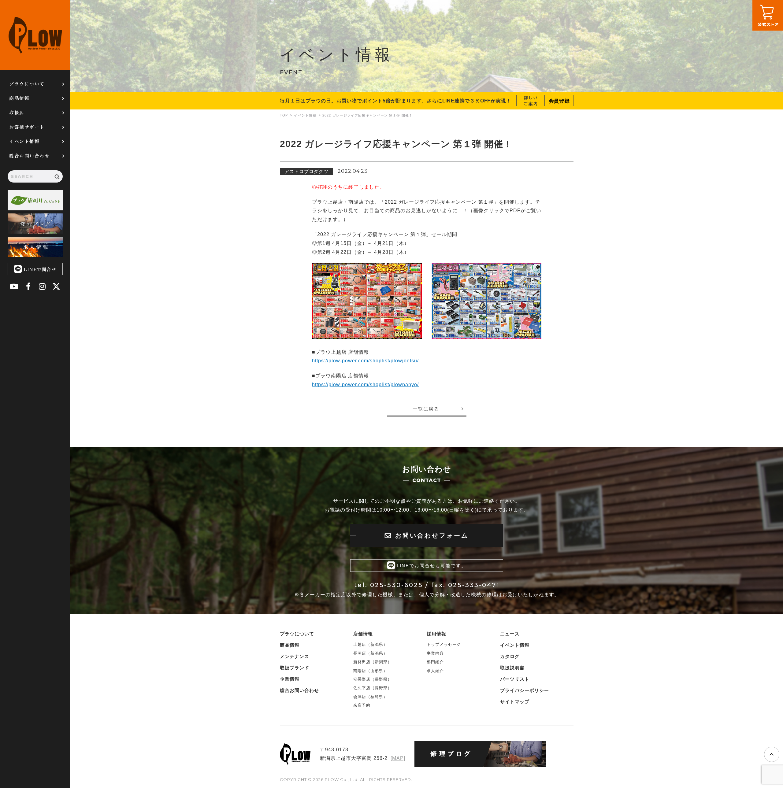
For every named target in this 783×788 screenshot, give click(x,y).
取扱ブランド (294, 667)
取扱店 (16, 112)
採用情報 (436, 633)
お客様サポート (27, 127)
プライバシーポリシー (524, 690)
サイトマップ (514, 701)
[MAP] (398, 758)
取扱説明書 (512, 667)
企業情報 (289, 679)
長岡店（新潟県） (370, 653)
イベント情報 (24, 141)
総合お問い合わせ (29, 155)
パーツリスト (514, 679)
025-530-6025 (396, 585)
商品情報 (19, 98)
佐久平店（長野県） (372, 688)
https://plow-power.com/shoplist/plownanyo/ (365, 384)
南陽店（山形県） (370, 670)
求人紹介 (435, 670)
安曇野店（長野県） (372, 679)
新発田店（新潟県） (372, 662)
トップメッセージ (444, 644)
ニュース (510, 633)
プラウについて (27, 83)
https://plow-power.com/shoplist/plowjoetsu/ (365, 360)
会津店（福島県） (370, 696)
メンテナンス (294, 656)
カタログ (510, 656)
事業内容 (435, 653)
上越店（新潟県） (370, 644)
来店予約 (361, 705)
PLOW (35, 35)
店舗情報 (363, 633)
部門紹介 (435, 662)
